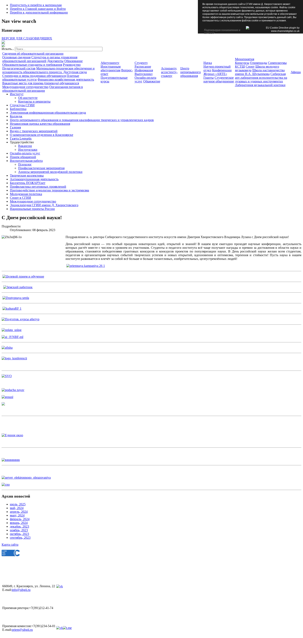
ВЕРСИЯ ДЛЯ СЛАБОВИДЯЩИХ (27, 38)
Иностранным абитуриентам (111, 68)
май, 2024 (16, 508)
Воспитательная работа (26, 160)
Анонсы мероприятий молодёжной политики (50, 172)
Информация (144, 70)
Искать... (8, 49)
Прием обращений (23, 157)
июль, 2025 (18, 504)
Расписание (143, 66)
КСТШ (240, 66)
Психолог (25, 164)
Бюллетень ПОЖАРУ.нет (27, 183)
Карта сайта (10, 544)
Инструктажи (27, 149)
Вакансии (25, 146)
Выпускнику (144, 74)
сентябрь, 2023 (20, 537)
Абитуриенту (110, 63)
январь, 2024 (19, 523)
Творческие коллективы (27, 175)
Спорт (250, 66)
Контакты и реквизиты (34, 101)
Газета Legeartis (21, 138)
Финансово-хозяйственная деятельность (66, 79)
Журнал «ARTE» (215, 74)
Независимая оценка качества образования (40, 123)
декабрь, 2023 (19, 526)
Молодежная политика (26, 194)
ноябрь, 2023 (19, 530)
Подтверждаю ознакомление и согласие (222, 30)
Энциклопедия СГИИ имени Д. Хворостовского (44, 205)
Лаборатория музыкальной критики (260, 85)
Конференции (222, 70)
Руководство (72, 64)
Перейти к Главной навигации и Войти (38, 8)
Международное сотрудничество (25, 87)
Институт (16, 94)
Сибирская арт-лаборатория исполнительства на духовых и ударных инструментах (261, 77)
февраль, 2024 (19, 519)
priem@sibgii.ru (22, 629)
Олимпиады (258, 63)
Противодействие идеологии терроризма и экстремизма (49, 190)
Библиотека (18, 109)
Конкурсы (242, 63)
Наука (207, 63)
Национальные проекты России (32, 209)
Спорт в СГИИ (20, 197)
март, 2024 (17, 515)
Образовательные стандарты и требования (32, 64)
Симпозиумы (277, 63)
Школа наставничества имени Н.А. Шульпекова (260, 72)
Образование (73, 61)
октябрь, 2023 (19, 534)
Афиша (296, 72)
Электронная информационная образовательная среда (48, 112)
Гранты (208, 77)
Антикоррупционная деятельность (34, 179)
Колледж (16, 116)
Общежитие (151, 81)
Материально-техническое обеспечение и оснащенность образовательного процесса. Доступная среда (48, 70)
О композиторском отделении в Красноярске (41, 135)
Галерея (15, 127)
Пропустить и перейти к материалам (36, 5)
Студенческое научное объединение (218, 79)
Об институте (28, 98)
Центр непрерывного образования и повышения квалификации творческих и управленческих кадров (82, 120)
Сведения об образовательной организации (32, 53)
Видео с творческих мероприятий (34, 131)
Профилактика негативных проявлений (38, 186)
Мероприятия (244, 59)
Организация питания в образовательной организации (42, 88)
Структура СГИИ (22, 105)
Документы (55, 61)
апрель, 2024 (19, 511)
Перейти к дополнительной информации (39, 12)
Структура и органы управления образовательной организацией (39, 59)
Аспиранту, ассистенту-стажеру (169, 72)
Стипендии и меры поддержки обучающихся (34, 76)
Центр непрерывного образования (190, 72)
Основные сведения (16, 57)
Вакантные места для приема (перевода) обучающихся (40, 83)
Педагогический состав (18, 68)
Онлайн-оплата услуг (25, 153)
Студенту (141, 63)
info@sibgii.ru (21, 590)
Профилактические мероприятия (41, 168)
